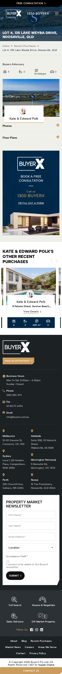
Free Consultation (30, 3)
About (13, 641)
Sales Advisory (15, 621)
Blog (24, 641)
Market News (13, 647)
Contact (20, 653)
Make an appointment (17, 361)
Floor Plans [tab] (10, 137)
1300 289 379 (14, 395)
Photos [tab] (7, 125)
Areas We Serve (47, 647)
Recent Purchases (25, 46)
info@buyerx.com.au (17, 417)
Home (6, 46)
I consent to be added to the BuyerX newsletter (27, 566)
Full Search (15, 605)
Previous (52, 261)
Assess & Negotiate (43, 605)
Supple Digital (46, 664)
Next (56, 261)
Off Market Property (43, 621)
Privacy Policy (37, 653)
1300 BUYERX (38, 13)
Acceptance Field (17, 556)
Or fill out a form (31, 203)
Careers (29, 647)
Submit (14, 575)
